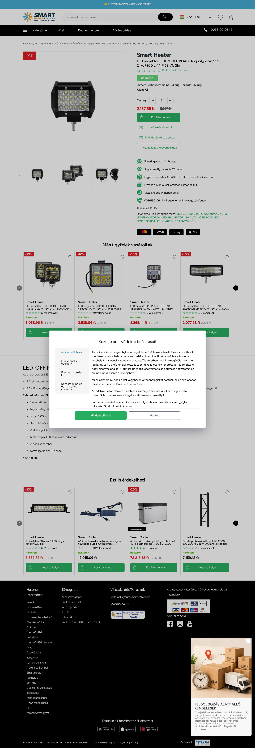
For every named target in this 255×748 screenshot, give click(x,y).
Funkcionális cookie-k (69, 362)
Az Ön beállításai (71, 352)
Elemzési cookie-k (72, 374)
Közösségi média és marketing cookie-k (71, 386)
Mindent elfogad (101, 415)
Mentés (154, 415)
